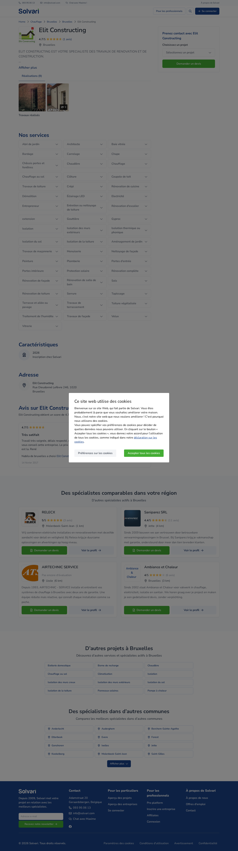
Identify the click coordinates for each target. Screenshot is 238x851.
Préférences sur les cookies (95, 453)
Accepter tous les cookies (144, 453)
